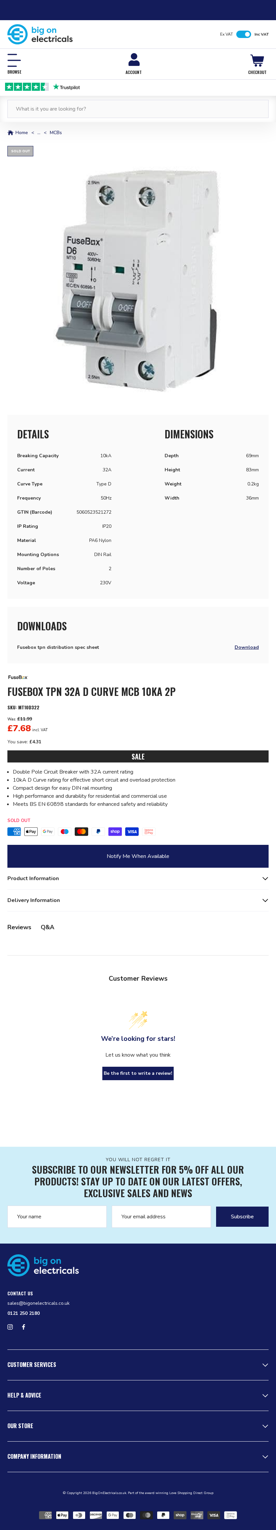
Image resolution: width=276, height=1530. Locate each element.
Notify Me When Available (138, 856)
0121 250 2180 (23, 1313)
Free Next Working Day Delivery (138, 86)
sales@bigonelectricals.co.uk (38, 1303)
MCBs (56, 132)
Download (247, 647)
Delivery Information (33, 900)
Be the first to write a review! (138, 1073)
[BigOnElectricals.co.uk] (40, 34)
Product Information (33, 878)
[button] (138, 276)
